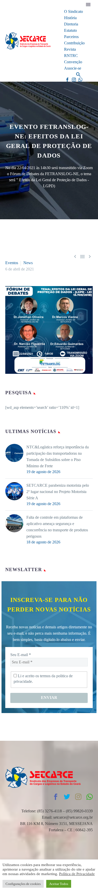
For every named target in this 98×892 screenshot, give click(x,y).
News (28, 263)
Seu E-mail (20, 655)
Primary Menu (88, 4)
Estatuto (70, 30)
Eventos (11, 263)
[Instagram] (74, 80)
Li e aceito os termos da (43, 679)
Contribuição (74, 43)
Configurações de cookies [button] (23, 884)
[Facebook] (67, 80)
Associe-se (72, 68)
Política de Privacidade (77, 874)
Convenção (73, 62)
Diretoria (71, 24)
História (70, 18)
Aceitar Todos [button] (58, 884)
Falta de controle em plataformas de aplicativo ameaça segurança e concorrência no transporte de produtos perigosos (57, 526)
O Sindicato (73, 11)
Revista (70, 49)
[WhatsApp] (80, 80)
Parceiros (71, 37)
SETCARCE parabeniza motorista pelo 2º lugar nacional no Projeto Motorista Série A (57, 491)
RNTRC (71, 55)
